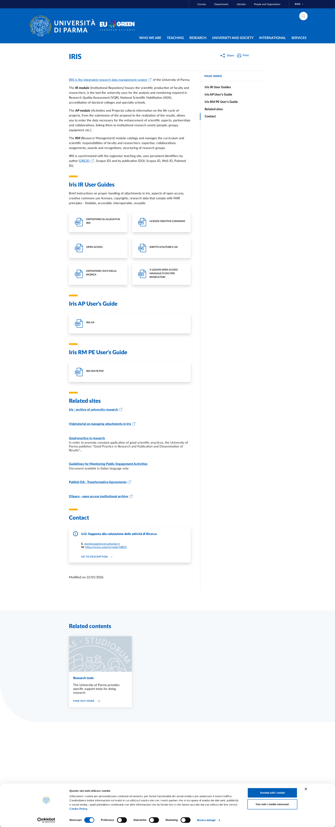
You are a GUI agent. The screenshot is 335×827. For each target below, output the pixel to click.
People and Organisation (267, 4)
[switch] (122, 820)
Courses (201, 4)
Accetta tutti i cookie (272, 792)
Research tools (83, 678)
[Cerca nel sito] (303, 16)
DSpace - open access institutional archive (98, 496)
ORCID (85, 161)
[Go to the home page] (64, 25)
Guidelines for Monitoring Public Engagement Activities (108, 464)
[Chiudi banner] (306, 789)
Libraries (241, 4)
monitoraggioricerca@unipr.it (102, 543)
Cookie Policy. (78, 808)
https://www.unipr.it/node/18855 (106, 547)
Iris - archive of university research (93, 409)
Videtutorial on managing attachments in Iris (100, 424)
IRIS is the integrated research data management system (108, 80)
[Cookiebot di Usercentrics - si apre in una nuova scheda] (46, 820)
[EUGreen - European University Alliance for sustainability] (117, 26)
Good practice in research (87, 438)
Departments (221, 4)
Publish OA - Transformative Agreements (97, 482)
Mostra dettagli (206, 820)
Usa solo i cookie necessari (272, 804)
